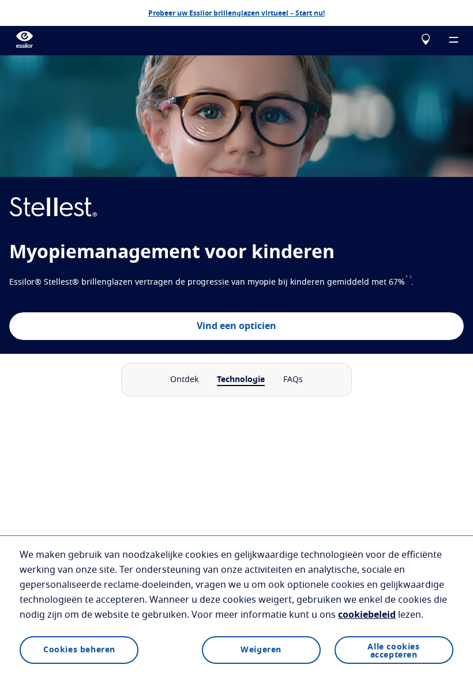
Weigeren (261, 650)
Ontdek (184, 380)
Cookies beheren (79, 650)
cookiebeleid (367, 614)
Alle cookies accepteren (393, 651)
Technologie (241, 380)
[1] (411, 282)
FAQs (293, 380)
